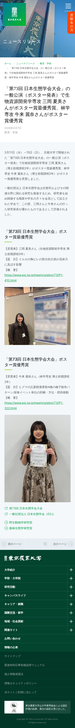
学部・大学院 (12, 578)
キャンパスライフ (15, 595)
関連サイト (11, 629)
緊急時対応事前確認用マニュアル (24, 665)
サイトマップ (12, 656)
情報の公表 (11, 647)
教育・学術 (45, 63)
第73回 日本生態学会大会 (25, 508)
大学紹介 (9, 569)
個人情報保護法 (13, 674)
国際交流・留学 (13, 612)
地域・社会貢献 (13, 621)
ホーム (7, 63)
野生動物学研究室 (20, 522)
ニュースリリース (25, 63)
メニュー (68, 11)
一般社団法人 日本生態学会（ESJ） (32, 514)
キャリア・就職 (13, 604)
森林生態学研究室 (20, 528)
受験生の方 (71, 22)
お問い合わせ (12, 638)
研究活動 (9, 586)
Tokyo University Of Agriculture (43, 719)
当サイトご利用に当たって (20, 692)
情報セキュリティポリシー (20, 683)
